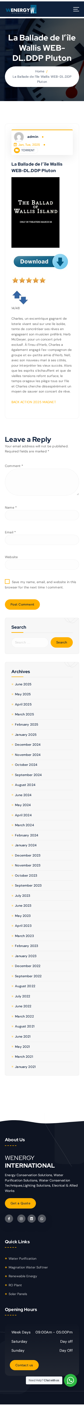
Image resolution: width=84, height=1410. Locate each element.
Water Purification (23, 1258)
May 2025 (23, 694)
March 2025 (24, 714)
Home (40, 71)
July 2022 (22, 996)
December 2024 (28, 744)
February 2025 (26, 724)
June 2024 (23, 795)
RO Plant (15, 1285)
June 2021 (23, 1036)
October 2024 (26, 765)
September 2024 (28, 775)
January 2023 (25, 956)
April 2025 (23, 704)
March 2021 (24, 1056)
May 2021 (22, 1047)
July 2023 (22, 896)
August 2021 (25, 1026)
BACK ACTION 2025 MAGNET (33, 402)
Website (11, 557)
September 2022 (28, 976)
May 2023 (23, 916)
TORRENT (28, 150)
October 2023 (26, 875)
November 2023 (27, 865)
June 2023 (23, 905)
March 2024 (24, 825)
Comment (14, 466)
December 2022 (27, 966)
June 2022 (23, 1006)
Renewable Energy (23, 1276)
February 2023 (26, 946)
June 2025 (23, 684)
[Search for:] (30, 642)
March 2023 (24, 936)
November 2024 (28, 755)
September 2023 (28, 885)
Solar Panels (18, 1294)
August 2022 (25, 986)
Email (10, 532)
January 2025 (26, 735)
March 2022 (24, 1016)
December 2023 (27, 855)
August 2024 (25, 785)
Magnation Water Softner (28, 1267)
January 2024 (26, 845)
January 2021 (25, 1067)
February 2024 (26, 835)
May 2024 (23, 805)
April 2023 (23, 926)
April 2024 (23, 815)
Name (11, 507)
